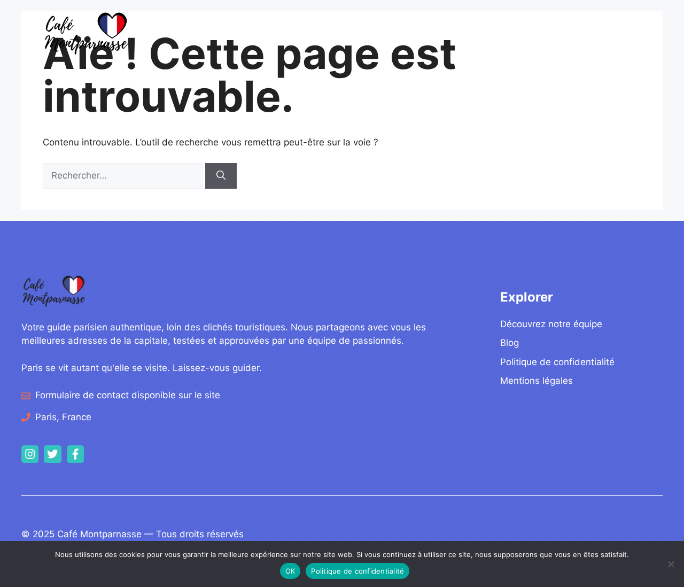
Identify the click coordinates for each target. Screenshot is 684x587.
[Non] (670, 564)
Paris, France (63, 417)
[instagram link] (29, 453)
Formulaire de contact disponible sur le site (127, 395)
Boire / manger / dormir (415, 33)
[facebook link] (75, 453)
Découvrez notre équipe (551, 324)
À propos (563, 33)
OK (290, 571)
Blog (502, 33)
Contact (616, 33)
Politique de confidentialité (557, 362)
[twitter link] (52, 453)
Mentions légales (536, 380)
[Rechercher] (221, 176)
